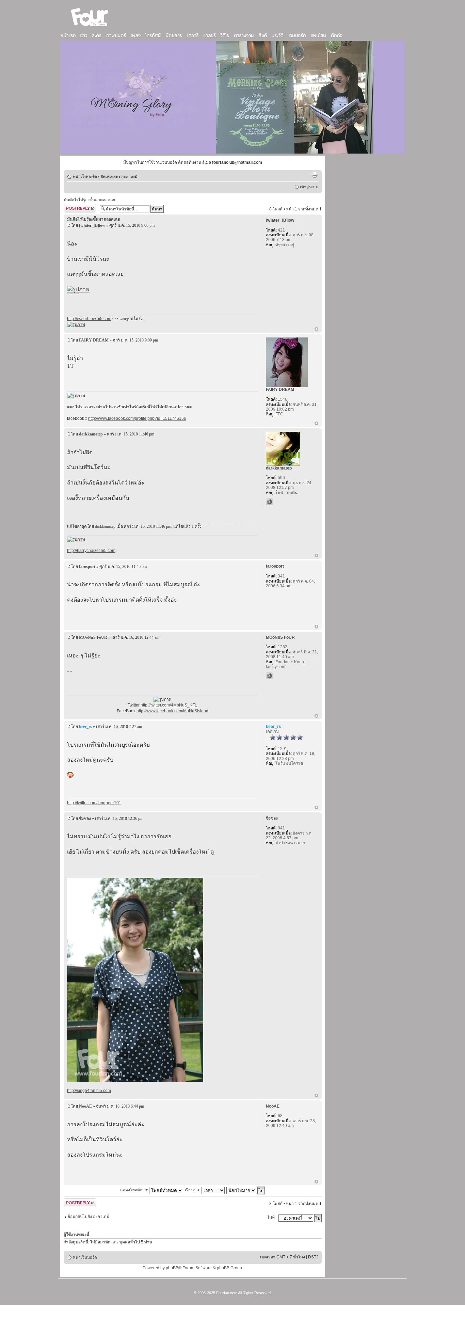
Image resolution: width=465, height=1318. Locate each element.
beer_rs (85, 726)
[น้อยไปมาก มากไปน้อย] (246, 1190)
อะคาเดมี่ (129, 176)
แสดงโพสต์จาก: (134, 1190)
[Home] (89, 27)
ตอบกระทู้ (72, 207)
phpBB (172, 1268)
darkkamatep (91, 434)
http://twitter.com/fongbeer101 (94, 802)
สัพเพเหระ (109, 176)
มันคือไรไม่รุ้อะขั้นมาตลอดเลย (90, 199)
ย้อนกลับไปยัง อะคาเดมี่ (88, 1216)
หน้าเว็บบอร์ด (85, 176)
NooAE (85, 1106)
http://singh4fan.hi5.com (89, 1090)
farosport (87, 566)
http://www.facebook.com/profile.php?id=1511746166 (137, 418)
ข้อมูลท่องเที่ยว (77, 293)
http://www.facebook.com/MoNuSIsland (172, 711)
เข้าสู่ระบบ (309, 187)
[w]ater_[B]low (92, 225)
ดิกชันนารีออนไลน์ (73, 293)
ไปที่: (271, 1217)
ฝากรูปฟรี (70, 293)
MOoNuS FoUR (93, 637)
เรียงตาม (193, 1190)
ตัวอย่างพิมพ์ (314, 175)
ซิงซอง (85, 818)
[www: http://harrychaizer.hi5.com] (269, 501)
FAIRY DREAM (94, 340)
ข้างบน (316, 329)
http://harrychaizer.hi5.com (91, 550)
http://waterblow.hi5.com (89, 318)
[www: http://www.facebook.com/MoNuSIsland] (269, 675)
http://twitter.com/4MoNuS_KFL (169, 705)
